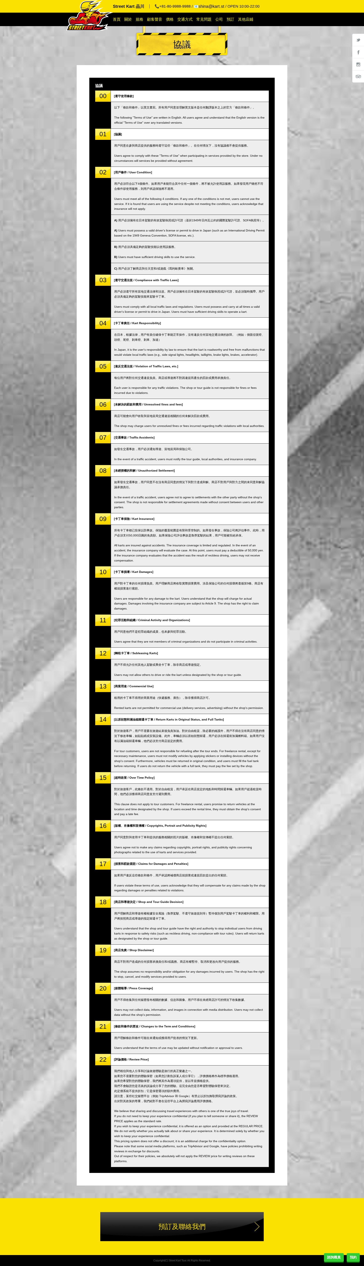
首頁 (116, 19)
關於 (128, 19)
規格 (139, 19)
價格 (170, 19)
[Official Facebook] (358, 52)
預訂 (230, 19)
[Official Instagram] (358, 64)
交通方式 (185, 19)
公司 (219, 19)
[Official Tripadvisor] (358, 76)
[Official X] (358, 40)
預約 (353, 1257)
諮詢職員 (334, 1257)
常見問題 (203, 19)
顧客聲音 (154, 19)
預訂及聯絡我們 (182, 1226)
